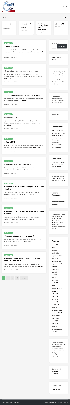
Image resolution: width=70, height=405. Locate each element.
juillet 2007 (55, 318)
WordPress (55, 402)
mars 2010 (55, 280)
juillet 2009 (55, 294)
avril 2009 (55, 302)
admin (7, 57)
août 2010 (55, 266)
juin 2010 (55, 272)
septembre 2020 (57, 256)
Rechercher (55, 43)
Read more (7, 78)
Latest (4, 18)
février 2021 (55, 250)
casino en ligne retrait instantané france (57, 78)
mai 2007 (55, 323)
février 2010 (55, 283)
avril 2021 (55, 245)
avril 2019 (55, 258)
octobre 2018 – (10, 142)
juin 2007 (55, 321)
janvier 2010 (55, 285)
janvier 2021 (55, 253)
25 (17, 278)
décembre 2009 (57, 288)
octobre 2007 (56, 315)
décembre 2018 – (60, 24)
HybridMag (64, 402)
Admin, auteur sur (11, 46)
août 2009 (55, 291)
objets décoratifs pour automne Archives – (26, 26)
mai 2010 (55, 275)
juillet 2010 (55, 269)
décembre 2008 (57, 310)
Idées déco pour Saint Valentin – (17, 164)
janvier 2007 (56, 326)
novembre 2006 (57, 329)
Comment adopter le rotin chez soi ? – (19, 236)
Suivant (23, 278)
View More (65, 18)
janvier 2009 (56, 307)
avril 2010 (55, 277)
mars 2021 (55, 247)
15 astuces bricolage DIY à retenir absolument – (23, 95)
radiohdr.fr (16, 402)
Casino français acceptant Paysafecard (56, 371)
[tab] (4, 17)
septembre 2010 (57, 264)
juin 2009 (55, 296)
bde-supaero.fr (56, 166)
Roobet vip (55, 114)
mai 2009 (55, 299)
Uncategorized (8, 43)
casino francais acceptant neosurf (57, 349)
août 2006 (55, 332)
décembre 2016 (56, 261)
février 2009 (55, 304)
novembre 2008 (57, 313)
